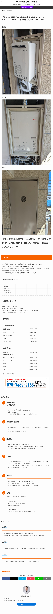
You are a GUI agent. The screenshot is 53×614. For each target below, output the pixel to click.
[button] (6, 578)
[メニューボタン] (1, 1)
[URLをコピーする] (47, 578)
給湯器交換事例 (7, 571)
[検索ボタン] (51, 1)
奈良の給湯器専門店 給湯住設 (26, 2)
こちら (17, 412)
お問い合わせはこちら (27, 7)
